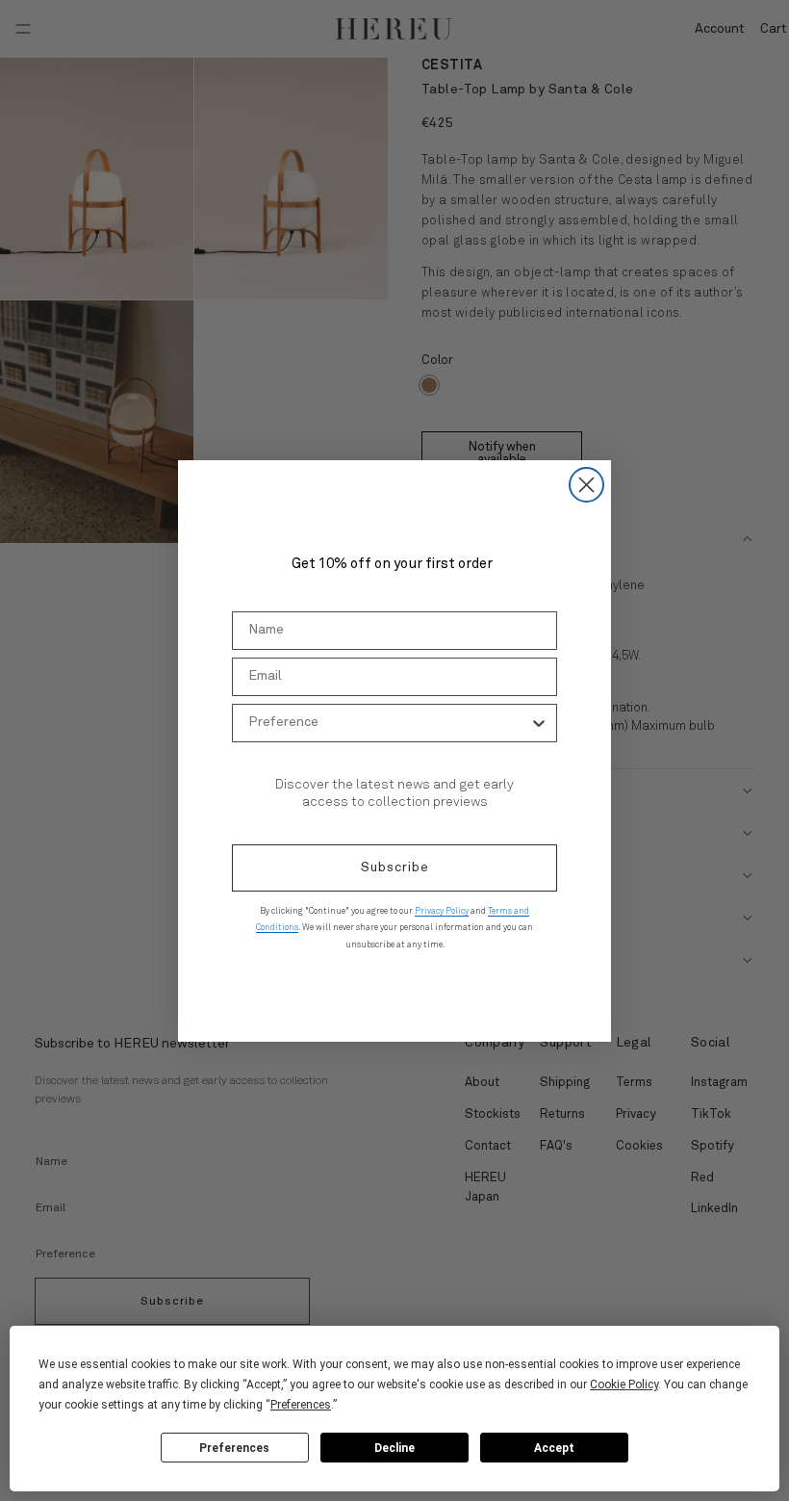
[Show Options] (538, 723)
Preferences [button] (300, 1404)
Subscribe (395, 867)
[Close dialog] (586, 485)
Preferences (234, 1448)
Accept (554, 1448)
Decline (394, 1448)
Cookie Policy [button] (624, 1384)
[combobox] (388, 723)
